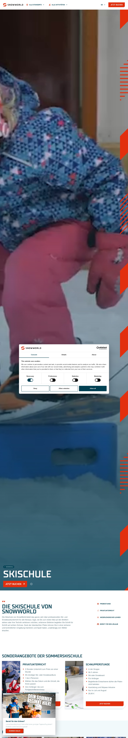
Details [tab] (64, 355)
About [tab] (94, 355)
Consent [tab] (34, 355)
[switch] (53, 380)
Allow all (93, 388)
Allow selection (64, 388)
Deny (35, 388)
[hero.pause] (31, 584)
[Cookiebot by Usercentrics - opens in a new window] (98, 348)
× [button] (53, 695)
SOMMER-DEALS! (14, 731)
